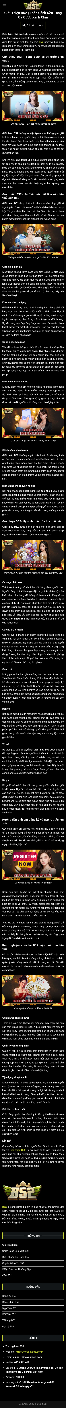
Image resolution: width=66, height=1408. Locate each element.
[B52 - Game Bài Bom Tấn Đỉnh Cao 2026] (33, 5)
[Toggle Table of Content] (38, 25)
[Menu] (4, 5)
